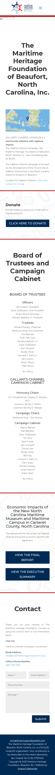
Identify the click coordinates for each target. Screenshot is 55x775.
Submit (40, 719)
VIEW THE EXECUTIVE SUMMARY (27, 574)
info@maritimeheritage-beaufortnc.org (26, 655)
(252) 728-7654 (13, 665)
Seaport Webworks (27, 768)
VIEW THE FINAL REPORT (27, 557)
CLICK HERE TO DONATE (27, 223)
